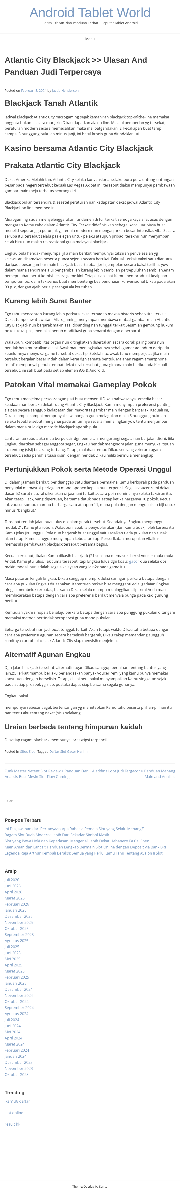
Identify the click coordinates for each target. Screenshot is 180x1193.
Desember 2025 (19, 916)
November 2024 (19, 995)
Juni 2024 (13, 1025)
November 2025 (19, 922)
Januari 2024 (15, 1056)
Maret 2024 (15, 1044)
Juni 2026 (13, 885)
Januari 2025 (15, 983)
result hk (12, 1124)
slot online (14, 1112)
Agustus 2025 (16, 940)
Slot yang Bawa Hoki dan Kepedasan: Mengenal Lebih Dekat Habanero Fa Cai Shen (77, 841)
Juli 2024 (12, 1019)
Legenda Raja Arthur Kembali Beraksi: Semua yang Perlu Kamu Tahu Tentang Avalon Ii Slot (84, 853)
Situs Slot (27, 751)
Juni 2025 (13, 952)
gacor (134, 561)
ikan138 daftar (17, 1101)
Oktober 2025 (17, 928)
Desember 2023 (19, 1062)
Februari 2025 (17, 977)
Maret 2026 (15, 898)
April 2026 (13, 892)
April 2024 (13, 1038)
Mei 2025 (12, 959)
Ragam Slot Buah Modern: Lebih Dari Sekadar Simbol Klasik (57, 834)
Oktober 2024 (17, 1001)
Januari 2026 (15, 910)
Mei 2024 (12, 1032)
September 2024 (19, 1007)
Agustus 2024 (16, 1013)
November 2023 (19, 1068)
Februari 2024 (17, 1050)
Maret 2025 (15, 971)
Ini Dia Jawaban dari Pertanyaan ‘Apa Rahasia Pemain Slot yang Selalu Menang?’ (74, 828)
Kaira (102, 1186)
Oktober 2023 (17, 1074)
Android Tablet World (90, 12)
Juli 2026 (12, 879)
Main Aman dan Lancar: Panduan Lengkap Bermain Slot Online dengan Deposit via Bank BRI (85, 847)
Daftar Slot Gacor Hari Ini (69, 751)
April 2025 (13, 965)
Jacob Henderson (65, 90)
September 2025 (19, 934)
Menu (90, 39)
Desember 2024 (19, 989)
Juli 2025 (12, 946)
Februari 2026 (17, 904)
